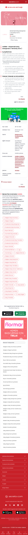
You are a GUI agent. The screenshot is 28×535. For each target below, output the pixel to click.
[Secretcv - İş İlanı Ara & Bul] (7, 512)
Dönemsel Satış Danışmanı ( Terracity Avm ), (20, 159)
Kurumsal (4, 472)
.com (14, 2)
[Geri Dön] (2, 1)
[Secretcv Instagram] (22, 505)
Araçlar (4, 480)
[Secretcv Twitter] (10, 505)
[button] (22, 99)
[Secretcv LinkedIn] (18, 505)
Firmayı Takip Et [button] (7, 182)
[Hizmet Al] (14, 115)
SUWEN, (17, 156)
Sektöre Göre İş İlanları (7, 468)
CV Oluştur (13, 203)
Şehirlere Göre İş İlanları (8, 456)
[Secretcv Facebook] (6, 505)
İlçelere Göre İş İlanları (7, 460)
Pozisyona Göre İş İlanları (8, 464)
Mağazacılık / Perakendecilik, (19, 135)
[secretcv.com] (14, 497)
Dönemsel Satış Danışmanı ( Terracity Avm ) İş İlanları (19, 165)
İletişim (4, 476)
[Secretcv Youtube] (14, 505)
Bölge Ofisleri (5, 487)
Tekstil (17, 137)
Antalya (17, 170)
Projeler (4, 484)
